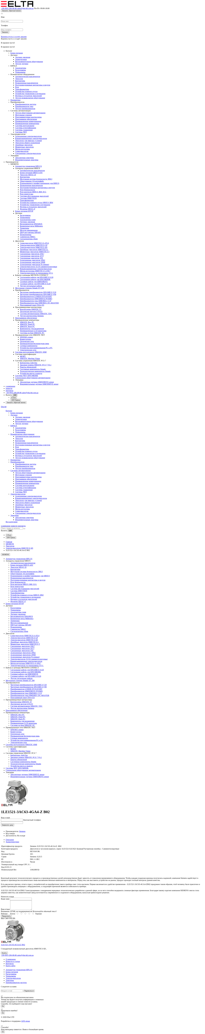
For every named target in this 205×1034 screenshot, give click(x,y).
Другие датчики (21, 64)
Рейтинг (4, 914)
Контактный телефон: (32, 820)
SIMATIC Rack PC (27, 326)
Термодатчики (21, 59)
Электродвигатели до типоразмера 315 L (36, 273)
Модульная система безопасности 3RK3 (36, 179)
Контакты (10, 964)
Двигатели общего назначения (27, 143)
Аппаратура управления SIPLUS (28, 166)
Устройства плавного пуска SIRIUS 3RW (36, 203)
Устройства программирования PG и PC (36, 348)
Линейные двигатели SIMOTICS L (34, 250)
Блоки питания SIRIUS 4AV (31, 173)
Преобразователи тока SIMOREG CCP (35, 301)
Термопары (24, 228)
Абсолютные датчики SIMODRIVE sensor (37, 382)
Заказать (5, 32)
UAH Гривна (15, 400)
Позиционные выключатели (26, 83)
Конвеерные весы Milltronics (31, 226)
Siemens (22, 831)
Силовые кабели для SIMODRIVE (34, 282)
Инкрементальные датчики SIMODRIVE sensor (39, 384)
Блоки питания (16, 53)
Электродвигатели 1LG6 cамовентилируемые (38, 267)
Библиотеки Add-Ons (28, 363)
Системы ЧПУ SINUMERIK (26, 376)
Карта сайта (10, 966)
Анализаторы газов (28, 220)
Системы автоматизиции (20, 471)
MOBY (23, 356)
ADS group (25, 1021)
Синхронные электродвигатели (28, 153)
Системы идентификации (25, 128)
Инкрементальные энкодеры (26, 160)
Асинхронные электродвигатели (28, 136)
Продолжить (6, 916)
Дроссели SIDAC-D (28, 175)
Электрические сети (28, 350)
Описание (10, 840)
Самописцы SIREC (27, 237)
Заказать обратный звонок (11, 11)
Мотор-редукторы (22, 149)
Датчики (13, 415)
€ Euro (13, 397)
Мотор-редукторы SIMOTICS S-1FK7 (35, 271)
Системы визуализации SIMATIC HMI (31, 352)
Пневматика (15, 100)
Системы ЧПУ (21, 132)
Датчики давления (22, 57)
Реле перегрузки (26, 194)
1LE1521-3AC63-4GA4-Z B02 (13, 945)
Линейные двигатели (24, 145)
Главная (9, 542)
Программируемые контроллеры (28, 117)
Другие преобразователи (25, 109)
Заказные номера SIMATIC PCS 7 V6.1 (35, 365)
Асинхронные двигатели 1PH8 (32, 262)
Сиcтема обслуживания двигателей (34, 196)
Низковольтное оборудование (22, 434)
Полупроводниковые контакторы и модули (32, 85)
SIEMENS (10, 544)
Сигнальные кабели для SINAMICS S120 (36, 277)
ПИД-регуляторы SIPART (30, 232)
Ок (3, 1006)
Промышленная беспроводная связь (34, 344)
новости (9, 388)
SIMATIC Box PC (27, 322)
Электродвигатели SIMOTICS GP (33, 245)
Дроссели (19, 79)
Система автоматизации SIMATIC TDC (36, 314)
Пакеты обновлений (28, 367)
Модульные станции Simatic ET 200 (29, 288)
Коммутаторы (25, 339)
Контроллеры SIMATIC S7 (30, 309)
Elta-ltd (3, 407)
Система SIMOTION (28, 198)
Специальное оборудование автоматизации (32, 378)
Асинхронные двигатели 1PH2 (32, 260)
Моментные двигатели (24, 147)
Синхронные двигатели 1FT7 (32, 256)
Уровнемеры (20, 72)
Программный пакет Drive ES (32, 305)
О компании (11, 959)
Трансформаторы (22, 89)
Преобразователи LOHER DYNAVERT (36, 297)
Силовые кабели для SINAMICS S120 (35, 284)
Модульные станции (23, 115)
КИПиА (13, 426)
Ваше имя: (5, 899)
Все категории (11, 522)
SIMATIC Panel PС (27, 324)
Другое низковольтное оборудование (30, 98)
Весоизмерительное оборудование (29, 62)
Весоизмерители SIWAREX (31, 224)
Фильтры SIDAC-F (27, 209)
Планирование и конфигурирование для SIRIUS (39, 183)
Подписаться (29, 991)
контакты (9, 391)
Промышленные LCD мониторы (33, 331)
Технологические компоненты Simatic (35, 371)
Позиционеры (25, 235)
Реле (17, 87)
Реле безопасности (27, 190)
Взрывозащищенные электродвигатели (31, 138)
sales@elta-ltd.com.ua (25, 8)
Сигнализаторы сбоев (29, 239)
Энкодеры (14, 515)
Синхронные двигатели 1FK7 (32, 254)
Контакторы (20, 81)
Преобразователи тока (24, 106)
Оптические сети (27, 341)
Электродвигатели (18, 494)
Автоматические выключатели (27, 76)
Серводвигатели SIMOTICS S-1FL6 (34, 243)
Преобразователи (17, 462)
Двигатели (10, 546)
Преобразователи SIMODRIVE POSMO (36, 299)
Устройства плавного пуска (26, 91)
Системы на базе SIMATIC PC (32, 333)
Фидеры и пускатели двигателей (28, 96)
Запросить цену (7, 825)
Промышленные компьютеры (27, 123)
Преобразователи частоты (25, 104)
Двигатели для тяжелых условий (28, 141)
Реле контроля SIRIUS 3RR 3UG (33, 192)
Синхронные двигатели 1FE (31, 258)
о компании (10, 386)
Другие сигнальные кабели (31, 286)
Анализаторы (20, 68)
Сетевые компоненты (28, 346)
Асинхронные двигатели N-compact (34, 264)
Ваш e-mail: (5, 818)
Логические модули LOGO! (31, 311)
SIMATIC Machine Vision (30, 358)
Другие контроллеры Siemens (32, 316)
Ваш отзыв (5, 909)
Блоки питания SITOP (24, 211)
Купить (4, 953)
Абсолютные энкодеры (24, 158)
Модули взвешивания (28, 230)
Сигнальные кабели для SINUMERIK (35, 279)
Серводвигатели (21, 151)
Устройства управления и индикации (30, 94)
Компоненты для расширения (32, 329)
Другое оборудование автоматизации (30, 113)
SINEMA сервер (26, 337)
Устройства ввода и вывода (31, 373)
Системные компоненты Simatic (33, 369)
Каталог (9, 411)
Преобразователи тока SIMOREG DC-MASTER (39, 303)
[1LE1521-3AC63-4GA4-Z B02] (14, 806)
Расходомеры (20, 70)
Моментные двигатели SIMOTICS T (34, 252)
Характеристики (12, 842)
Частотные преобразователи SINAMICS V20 (38, 292)
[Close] (2, 13)
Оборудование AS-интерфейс (32, 181)
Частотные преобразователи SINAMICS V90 (38, 294)
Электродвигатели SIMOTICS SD (33, 247)
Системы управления (24, 130)
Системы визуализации (24, 126)
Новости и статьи (13, 961)
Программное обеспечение (26, 119)
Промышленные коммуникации (28, 121)
